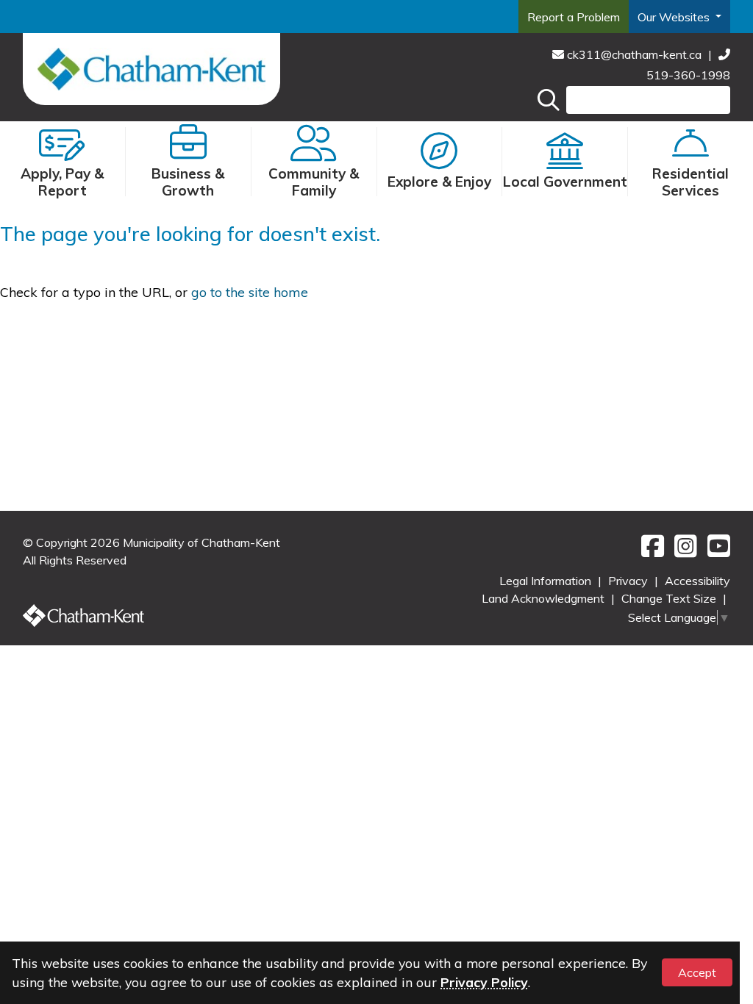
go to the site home (249, 292)
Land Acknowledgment (544, 598)
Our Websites (675, 17)
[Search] (549, 100)
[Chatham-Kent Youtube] (715, 551)
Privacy (629, 580)
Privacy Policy (484, 982)
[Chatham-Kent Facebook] (650, 551)
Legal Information (546, 580)
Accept (697, 972)
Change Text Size (670, 598)
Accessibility (697, 580)
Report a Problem (573, 17)
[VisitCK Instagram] (683, 551)
